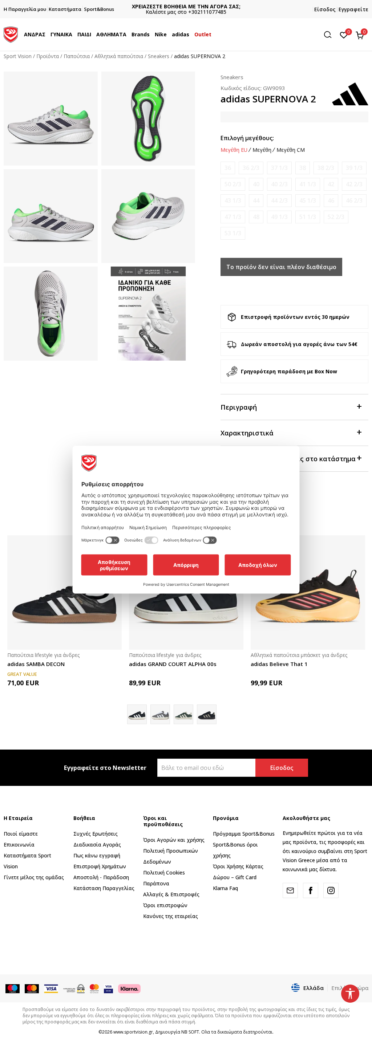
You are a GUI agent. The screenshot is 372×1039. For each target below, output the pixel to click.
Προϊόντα (47, 56)
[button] (47, 34)
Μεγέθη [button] (261, 150)
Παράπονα (156, 883)
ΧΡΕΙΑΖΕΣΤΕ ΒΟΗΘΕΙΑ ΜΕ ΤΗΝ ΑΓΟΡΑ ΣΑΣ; (186, 6)
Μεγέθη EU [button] (234, 150)
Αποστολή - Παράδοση (101, 877)
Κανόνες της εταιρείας (170, 916)
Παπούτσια (77, 56)
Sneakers (158, 56)
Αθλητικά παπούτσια (118, 56)
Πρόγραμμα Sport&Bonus (244, 833)
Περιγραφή (239, 407)
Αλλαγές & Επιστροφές (171, 894)
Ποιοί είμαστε (21, 833)
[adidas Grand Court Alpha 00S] (160, 714)
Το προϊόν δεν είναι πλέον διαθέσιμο (281, 267)
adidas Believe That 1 (279, 663)
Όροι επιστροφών (165, 905)
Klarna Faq (225, 888)
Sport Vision (18, 56)
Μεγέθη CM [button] (290, 150)
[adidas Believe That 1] (308, 592)
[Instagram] (331, 890)
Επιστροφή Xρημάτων (99, 866)
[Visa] (108, 988)
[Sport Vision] (11, 34)
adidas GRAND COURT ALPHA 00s (173, 663)
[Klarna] (129, 988)
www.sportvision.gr (133, 1032)
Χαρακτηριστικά (247, 433)
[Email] (290, 890)
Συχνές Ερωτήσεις (95, 833)
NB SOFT (190, 1032)
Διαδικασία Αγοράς (97, 844)
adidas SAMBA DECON (36, 663)
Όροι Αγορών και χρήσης (174, 839)
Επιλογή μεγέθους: (247, 138)
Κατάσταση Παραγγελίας (103, 888)
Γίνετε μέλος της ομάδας (34, 877)
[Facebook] (310, 890)
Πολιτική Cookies (164, 872)
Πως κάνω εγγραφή (96, 855)
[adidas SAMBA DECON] (64, 592)
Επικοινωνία (19, 844)
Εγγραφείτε (353, 9)
